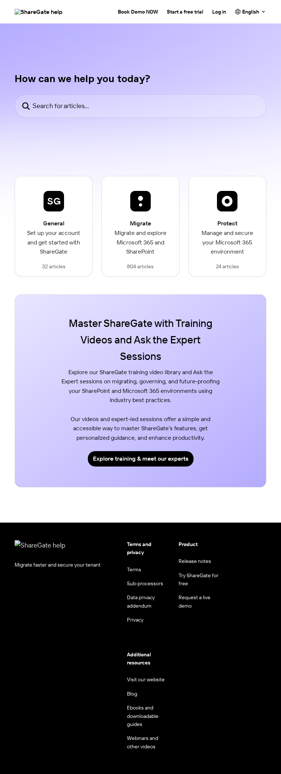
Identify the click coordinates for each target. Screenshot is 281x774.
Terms (134, 569)
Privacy (135, 619)
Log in (219, 11)
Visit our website (146, 679)
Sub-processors (145, 583)
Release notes (195, 561)
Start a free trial (185, 11)
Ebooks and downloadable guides (142, 715)
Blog (132, 693)
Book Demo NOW (138, 11)
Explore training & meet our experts (140, 458)
